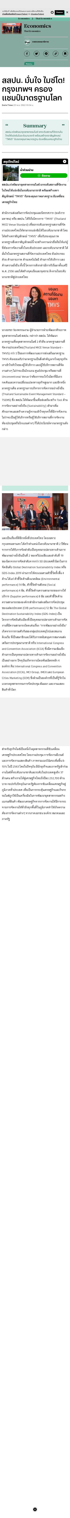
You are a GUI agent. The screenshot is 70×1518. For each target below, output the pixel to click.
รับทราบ (59, 12)
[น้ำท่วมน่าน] (11, 173)
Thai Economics (44, 18)
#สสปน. (29, 64)
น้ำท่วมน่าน (26, 169)
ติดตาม (46, 175)
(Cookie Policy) (37, 14)
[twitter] (36, 54)
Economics (23, 18)
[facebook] (27, 54)
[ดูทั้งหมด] (65, 161)
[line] (46, 54)
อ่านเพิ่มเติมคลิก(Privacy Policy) (15, 14)
